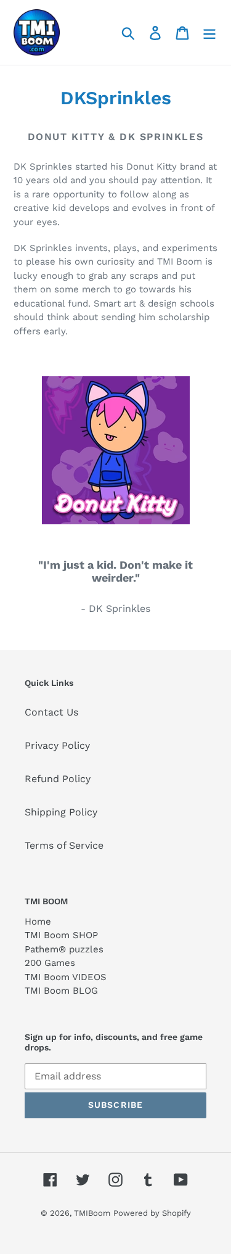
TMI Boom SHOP (61, 935)
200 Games (50, 962)
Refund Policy (58, 779)
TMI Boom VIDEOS (66, 977)
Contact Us (51, 712)
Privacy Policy (57, 745)
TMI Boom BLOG (61, 990)
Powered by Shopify (152, 1213)
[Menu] (209, 32)
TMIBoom (92, 1213)
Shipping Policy (61, 812)
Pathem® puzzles (64, 949)
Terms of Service (64, 845)
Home (38, 921)
